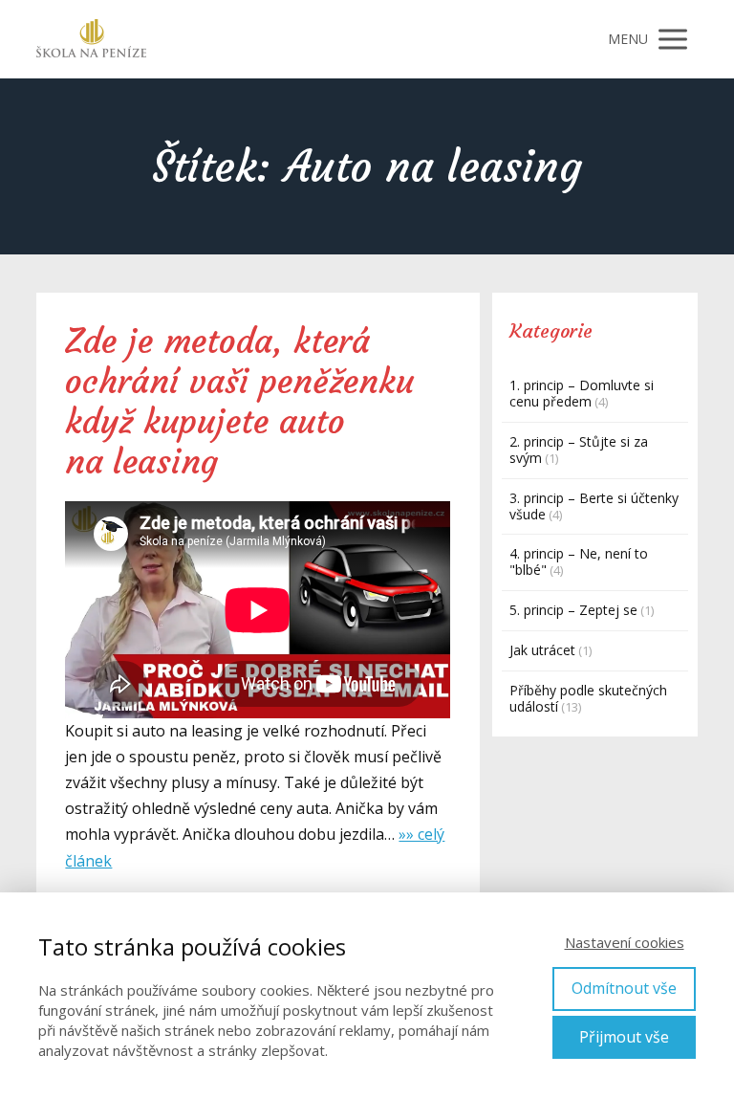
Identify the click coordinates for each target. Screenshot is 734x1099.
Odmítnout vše (624, 988)
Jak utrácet (542, 650)
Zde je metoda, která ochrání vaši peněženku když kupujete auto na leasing (239, 401)
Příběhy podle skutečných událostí (588, 698)
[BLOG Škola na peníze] (91, 39)
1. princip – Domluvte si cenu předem (581, 393)
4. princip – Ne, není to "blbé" (578, 561)
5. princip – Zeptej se (573, 610)
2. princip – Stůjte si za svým (578, 449)
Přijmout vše (624, 1036)
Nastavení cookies (624, 942)
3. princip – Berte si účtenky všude (594, 506)
